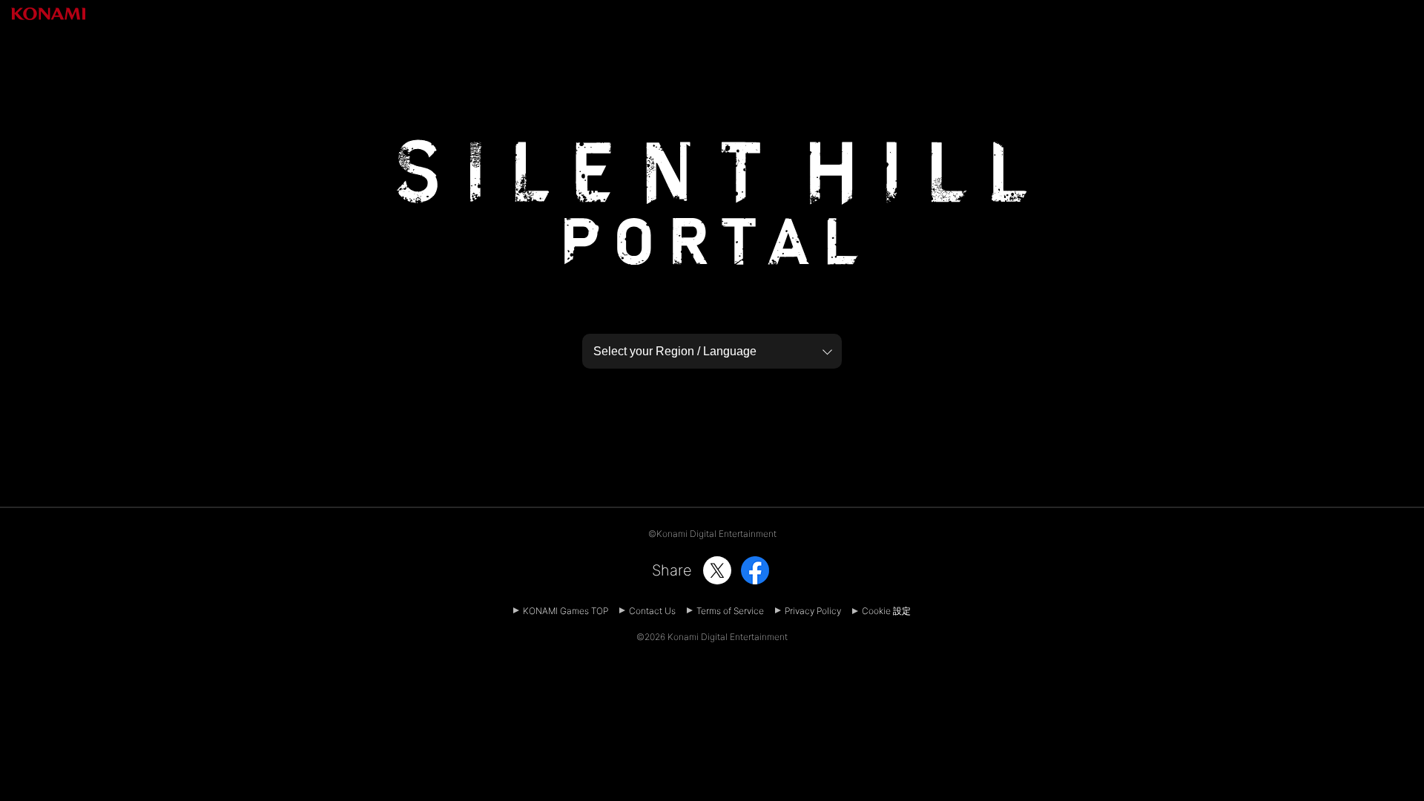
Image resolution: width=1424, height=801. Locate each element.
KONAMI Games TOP (565, 610)
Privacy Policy (813, 610)
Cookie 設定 (886, 610)
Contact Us (652, 610)
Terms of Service (730, 610)
